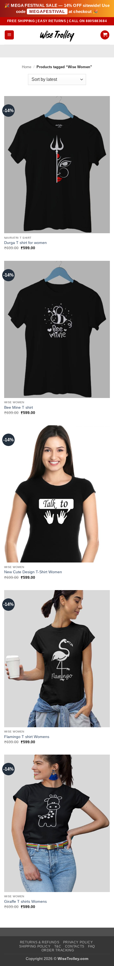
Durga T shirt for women (25, 243)
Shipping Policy (34, 946)
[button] (9, 34)
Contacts (74, 946)
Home (26, 67)
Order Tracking (58, 950)
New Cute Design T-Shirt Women (33, 572)
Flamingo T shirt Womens (26, 737)
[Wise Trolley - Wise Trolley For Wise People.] (57, 35)
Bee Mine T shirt (18, 407)
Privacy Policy (78, 942)
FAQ (91, 946)
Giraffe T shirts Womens (25, 901)
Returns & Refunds (39, 942)
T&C (57, 946)
